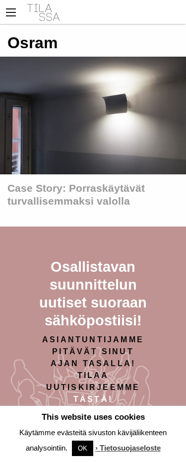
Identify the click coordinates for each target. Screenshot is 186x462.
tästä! (93, 399)
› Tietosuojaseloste (128, 448)
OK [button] (82, 448)
